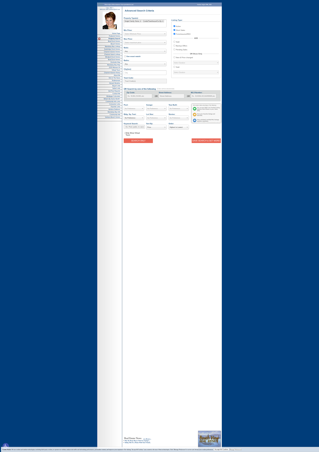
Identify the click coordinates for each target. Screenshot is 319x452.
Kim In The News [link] (114, 78)
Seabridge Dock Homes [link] (112, 49)
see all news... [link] (147, 439)
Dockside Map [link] (115, 62)
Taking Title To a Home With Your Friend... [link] (137, 442)
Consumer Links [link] (114, 104)
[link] (5, 446)
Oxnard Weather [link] (114, 83)
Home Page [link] (116, 33)
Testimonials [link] (116, 80)
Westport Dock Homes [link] (112, 57)
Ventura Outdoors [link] (114, 109)
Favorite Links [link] (115, 107)
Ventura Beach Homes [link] (112, 117)
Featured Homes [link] (114, 36)
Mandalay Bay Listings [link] (112, 46)
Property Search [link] (114, 39)
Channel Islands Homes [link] (112, 52)
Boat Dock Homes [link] (114, 41)
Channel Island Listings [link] (112, 54)
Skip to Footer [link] (12, 6)
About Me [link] (117, 75)
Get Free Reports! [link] (114, 91)
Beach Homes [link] (115, 44)
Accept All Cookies (221, 449)
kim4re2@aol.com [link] (114, 9)
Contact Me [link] (116, 94)
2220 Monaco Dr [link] (114, 67)
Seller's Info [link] (116, 88)
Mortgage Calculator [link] (113, 96)
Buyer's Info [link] (116, 86)
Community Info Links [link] (113, 101)
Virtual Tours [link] (116, 70)
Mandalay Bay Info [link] (114, 112)
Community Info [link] (115, 114)
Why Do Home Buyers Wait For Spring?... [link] (137, 440)
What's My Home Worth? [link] (112, 99)
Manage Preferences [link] (235, 449)
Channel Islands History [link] (112, 73)
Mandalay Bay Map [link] (113, 65)
